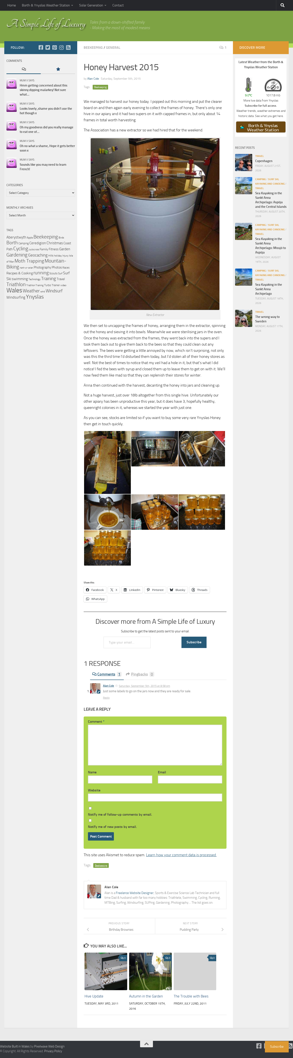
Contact (118, 5)
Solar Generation (91, 5)
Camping (23, 243)
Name (92, 772)
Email (162, 772)
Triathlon (16, 284)
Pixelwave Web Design (49, 1046)
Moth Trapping (29, 261)
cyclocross (34, 249)
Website (94, 790)
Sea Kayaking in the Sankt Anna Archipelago (268, 289)
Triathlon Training (35, 285)
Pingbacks (142, 674)
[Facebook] (40, 47)
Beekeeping (93, 48)
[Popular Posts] (58, 69)
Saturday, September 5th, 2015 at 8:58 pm (144, 686)
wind (42, 291)
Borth (12, 243)
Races (65, 267)
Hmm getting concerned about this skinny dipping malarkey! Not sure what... (43, 89)
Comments (108, 674)
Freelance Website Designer (135, 893)
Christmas (55, 243)
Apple (30, 237)
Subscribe (194, 642)
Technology (35, 279)
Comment (96, 722)
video (63, 285)
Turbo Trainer (52, 285)
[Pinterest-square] (54, 47)
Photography (42, 267)
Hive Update (94, 996)
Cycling (20, 249)
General (113, 48)
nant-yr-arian (26, 267)
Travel (61, 279)
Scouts (53, 273)
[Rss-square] (68, 47)
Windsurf (54, 290)
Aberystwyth (16, 237)
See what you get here (269, 116)
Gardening (16, 255)
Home (11, 5)
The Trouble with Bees (191, 996)
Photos (57, 267)
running (41, 273)
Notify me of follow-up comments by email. (120, 814)
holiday (58, 255)
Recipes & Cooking (19, 273)
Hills (50, 255)
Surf (60, 273)
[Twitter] (47, 47)
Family (44, 249)
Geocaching (38, 255)
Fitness (54, 249)
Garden (64, 249)
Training (48, 278)
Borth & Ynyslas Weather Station (46, 5)
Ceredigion (37, 243)
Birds (61, 237)
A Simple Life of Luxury (45, 24)
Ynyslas (35, 296)
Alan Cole (93, 78)
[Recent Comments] (23, 69)
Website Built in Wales (15, 1046)
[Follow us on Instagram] (61, 47)
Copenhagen (263, 161)
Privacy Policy (53, 1051)
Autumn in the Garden (146, 996)
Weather (31, 291)
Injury (65, 255)
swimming (20, 279)
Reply (106, 697)
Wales (14, 290)
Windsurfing (15, 297)
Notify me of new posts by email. (112, 827)
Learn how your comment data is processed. (181, 855)
